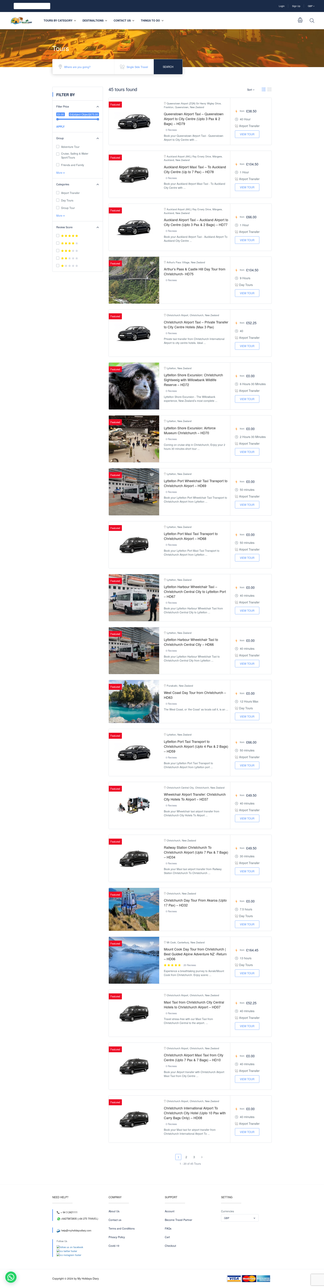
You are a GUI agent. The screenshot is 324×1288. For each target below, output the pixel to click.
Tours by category (58, 20)
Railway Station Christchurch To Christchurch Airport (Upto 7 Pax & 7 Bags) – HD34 (196, 852)
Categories (62, 184)
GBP (310, 5)
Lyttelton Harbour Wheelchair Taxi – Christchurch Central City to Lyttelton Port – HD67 (195, 591)
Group (60, 138)
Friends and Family (72, 165)
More (59, 172)
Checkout (170, 1246)
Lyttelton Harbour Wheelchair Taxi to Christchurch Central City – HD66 (191, 642)
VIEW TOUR (247, 134)
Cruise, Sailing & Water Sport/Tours (74, 155)
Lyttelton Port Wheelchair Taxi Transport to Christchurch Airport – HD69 (195, 483)
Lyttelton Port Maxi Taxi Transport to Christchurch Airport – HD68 (191, 536)
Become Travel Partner (178, 1220)
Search (168, 67)
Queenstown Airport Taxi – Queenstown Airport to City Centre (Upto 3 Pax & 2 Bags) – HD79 (194, 118)
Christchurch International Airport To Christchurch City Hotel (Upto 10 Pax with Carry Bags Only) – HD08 (195, 1112)
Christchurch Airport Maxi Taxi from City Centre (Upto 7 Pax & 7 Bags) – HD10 (193, 1057)
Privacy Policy (117, 1237)
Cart (167, 1237)
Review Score (64, 227)
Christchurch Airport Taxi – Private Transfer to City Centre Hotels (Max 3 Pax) (196, 324)
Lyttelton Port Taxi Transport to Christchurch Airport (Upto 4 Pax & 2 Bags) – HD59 (196, 746)
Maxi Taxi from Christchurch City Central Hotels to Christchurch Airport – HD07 (194, 1004)
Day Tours (67, 200)
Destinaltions (93, 20)
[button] (10, 1277)
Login (282, 5)
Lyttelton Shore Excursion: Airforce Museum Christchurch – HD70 (190, 430)
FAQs (168, 1228)
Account (169, 1211)
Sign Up (296, 5)
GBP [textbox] (226, 1218)
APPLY (60, 126)
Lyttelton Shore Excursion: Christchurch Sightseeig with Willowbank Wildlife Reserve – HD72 (193, 379)
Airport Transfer (70, 193)
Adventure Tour (70, 147)
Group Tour (68, 208)
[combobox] (240, 1218)
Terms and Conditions (122, 1228)
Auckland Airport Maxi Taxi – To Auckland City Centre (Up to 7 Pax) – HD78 (195, 169)
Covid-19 (114, 1246)
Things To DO (150, 20)
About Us (114, 1211)
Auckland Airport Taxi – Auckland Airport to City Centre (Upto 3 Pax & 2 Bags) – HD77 (196, 222)
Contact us (122, 20)
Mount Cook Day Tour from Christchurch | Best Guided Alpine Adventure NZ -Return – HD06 (195, 954)
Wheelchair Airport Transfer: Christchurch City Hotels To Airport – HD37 (195, 797)
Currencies (227, 1211)
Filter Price (62, 106)
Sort (250, 89)
